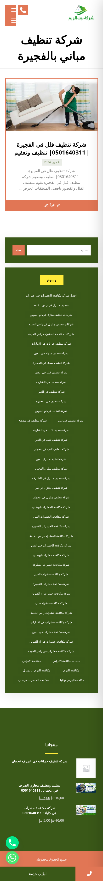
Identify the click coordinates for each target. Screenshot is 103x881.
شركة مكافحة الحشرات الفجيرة (51, 526)
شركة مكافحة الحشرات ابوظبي (51, 507)
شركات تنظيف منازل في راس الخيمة (51, 324)
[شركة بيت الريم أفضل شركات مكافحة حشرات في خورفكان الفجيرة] (81, 13)
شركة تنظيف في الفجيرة (51, 401)
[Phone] (12, 842)
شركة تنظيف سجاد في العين (51, 353)
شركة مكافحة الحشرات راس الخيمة (51, 536)
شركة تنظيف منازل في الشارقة (51, 478)
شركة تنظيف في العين (51, 392)
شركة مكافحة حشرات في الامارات (51, 622)
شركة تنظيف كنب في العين (51, 440)
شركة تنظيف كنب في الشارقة (51, 430)
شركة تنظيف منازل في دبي (51, 488)
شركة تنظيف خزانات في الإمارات (51, 343)
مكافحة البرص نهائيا (72, 680)
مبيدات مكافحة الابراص (66, 661)
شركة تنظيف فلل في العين (51, 372)
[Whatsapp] (12, 857)
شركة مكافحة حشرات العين (51, 574)
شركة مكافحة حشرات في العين (51, 632)
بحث (18, 250)
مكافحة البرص (70, 670)
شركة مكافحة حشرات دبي (51, 603)
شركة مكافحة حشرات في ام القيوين (51, 641)
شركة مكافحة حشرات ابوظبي (51, 555)
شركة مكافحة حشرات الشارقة (51, 565)
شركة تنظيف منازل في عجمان (51, 497)
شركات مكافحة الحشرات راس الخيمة (51, 334)
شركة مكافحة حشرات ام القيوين (51, 593)
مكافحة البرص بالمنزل (36, 670)
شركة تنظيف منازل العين (51, 459)
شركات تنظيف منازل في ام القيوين (51, 315)
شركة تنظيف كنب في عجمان (51, 449)
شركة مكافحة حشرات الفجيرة (51, 584)
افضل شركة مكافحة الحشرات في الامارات (51, 295)
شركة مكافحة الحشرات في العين (51, 545)
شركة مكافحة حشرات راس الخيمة (51, 613)
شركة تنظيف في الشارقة (51, 382)
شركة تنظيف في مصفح (33, 420)
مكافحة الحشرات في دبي (33, 680)
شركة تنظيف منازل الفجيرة (51, 468)
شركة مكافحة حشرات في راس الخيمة (51, 651)
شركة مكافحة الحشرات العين (51, 517)
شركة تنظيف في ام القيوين (51, 411)
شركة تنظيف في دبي (70, 420)
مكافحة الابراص (31, 661)
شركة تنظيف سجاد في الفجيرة (51, 363)
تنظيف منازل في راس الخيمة (51, 305)
